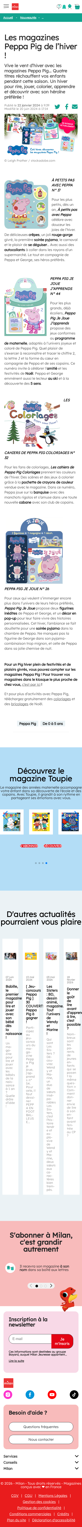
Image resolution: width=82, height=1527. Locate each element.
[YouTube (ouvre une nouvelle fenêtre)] (52, 1397)
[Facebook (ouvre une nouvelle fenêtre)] (30, 1397)
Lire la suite (16, 1360)
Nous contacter (41, 1439)
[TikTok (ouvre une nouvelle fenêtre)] (74, 1397)
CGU (28, 1495)
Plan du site (16, 1520)
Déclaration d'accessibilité (53, 1520)
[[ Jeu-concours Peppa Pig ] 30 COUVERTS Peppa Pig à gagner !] (31, 956)
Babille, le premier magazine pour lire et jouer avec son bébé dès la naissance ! (14, 1012)
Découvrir (53, 845)
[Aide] (59, 6)
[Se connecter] (69, 6)
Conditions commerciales (30, 1514)
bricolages (19, 704)
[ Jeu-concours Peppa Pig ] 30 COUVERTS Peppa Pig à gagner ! (35, 1004)
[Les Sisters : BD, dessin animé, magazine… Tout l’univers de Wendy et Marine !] (51, 956)
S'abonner (29, 845)
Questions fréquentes (41, 1427)
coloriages (62, 699)
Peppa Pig (27, 723)
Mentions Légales (52, 1495)
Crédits (63, 1514)
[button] (5, 816)
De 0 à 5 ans (53, 723)
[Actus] (64, 7)
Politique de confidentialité (39, 1508)
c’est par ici (31, 684)
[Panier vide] (77, 6)
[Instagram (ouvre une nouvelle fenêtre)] (7, 1397)
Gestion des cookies (39, 1501)
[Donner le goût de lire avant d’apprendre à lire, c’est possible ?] (71, 956)
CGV (15, 1495)
